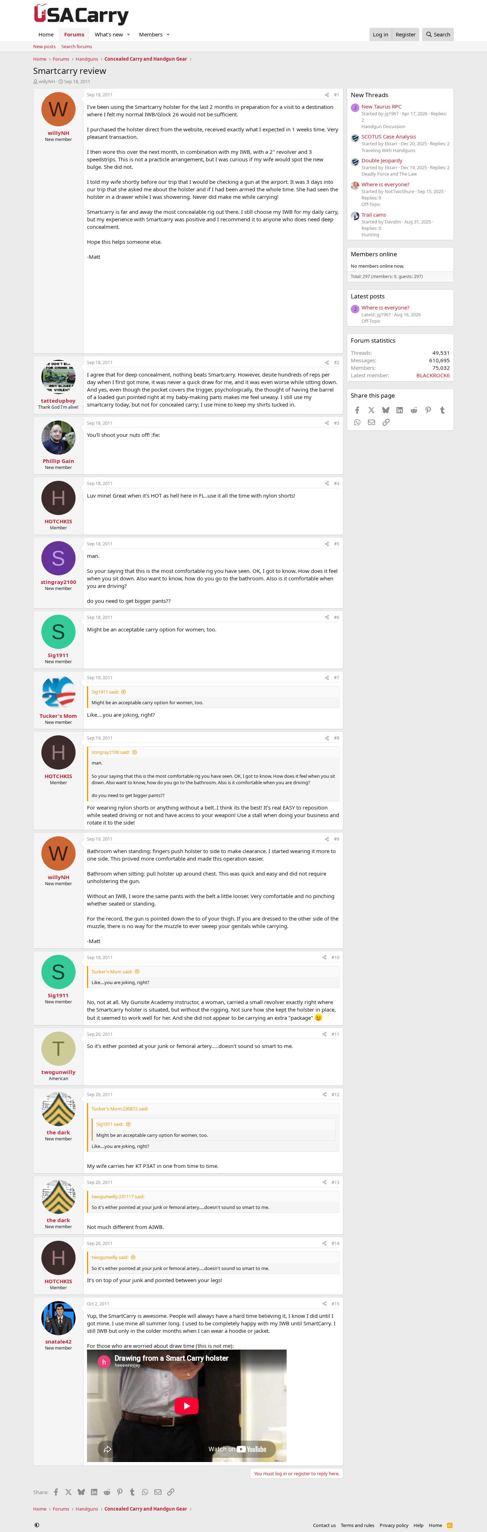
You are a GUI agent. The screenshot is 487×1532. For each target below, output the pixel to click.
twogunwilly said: (110, 1257)
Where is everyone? (386, 184)
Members (151, 34)
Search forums (76, 46)
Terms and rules (357, 1525)
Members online (374, 254)
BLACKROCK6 (433, 375)
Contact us (324, 1525)
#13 (335, 1182)
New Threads (369, 95)
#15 (335, 1304)
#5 (336, 544)
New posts (44, 46)
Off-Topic (371, 204)
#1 (336, 95)
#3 (336, 423)
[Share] (327, 95)
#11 (335, 1034)
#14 (335, 1243)
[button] (129, 34)
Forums (74, 34)
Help (419, 1525)
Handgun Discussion (383, 126)
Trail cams (374, 214)
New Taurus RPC (381, 106)
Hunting (370, 234)
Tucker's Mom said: (112, 971)
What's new (109, 34)
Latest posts (368, 296)
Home (46, 34)
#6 (336, 617)
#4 (336, 483)
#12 (335, 1095)
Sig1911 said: (105, 692)
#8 (336, 738)
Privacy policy (394, 1525)
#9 (336, 839)
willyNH (47, 81)
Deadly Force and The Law (389, 174)
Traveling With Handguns (388, 150)
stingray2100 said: (111, 752)
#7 (336, 678)
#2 (336, 362)
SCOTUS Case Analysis (389, 136)
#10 (335, 957)
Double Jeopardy (382, 160)
